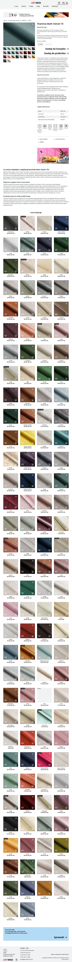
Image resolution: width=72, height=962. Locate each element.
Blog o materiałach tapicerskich (60, 954)
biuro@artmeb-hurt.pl (26, 959)
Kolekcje (55, 6)
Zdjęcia (42, 142)
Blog (38, 6)
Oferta (24, 6)
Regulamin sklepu (8, 956)
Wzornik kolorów (60, 139)
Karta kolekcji (43, 139)
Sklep (31, 6)
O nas (16, 6)
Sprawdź (59, 937)
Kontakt (46, 6)
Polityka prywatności (9, 954)
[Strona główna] (36, 2)
